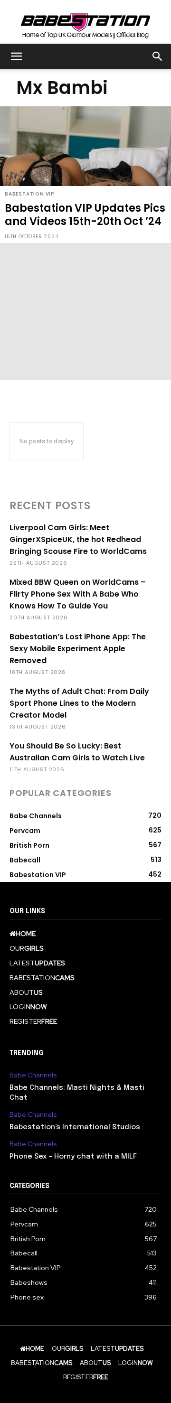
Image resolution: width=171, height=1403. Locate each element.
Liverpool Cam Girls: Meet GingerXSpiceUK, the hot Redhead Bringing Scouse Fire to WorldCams (78, 539)
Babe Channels (33, 1075)
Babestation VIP (30, 194)
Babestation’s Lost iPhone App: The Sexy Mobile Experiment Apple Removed (78, 648)
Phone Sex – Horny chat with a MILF (73, 1156)
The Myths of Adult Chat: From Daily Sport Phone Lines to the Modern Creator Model (79, 703)
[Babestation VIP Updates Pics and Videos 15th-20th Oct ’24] (85, 174)
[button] (16, 56)
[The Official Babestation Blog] (85, 22)
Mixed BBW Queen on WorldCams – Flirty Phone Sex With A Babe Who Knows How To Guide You (78, 594)
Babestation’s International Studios (75, 1127)
